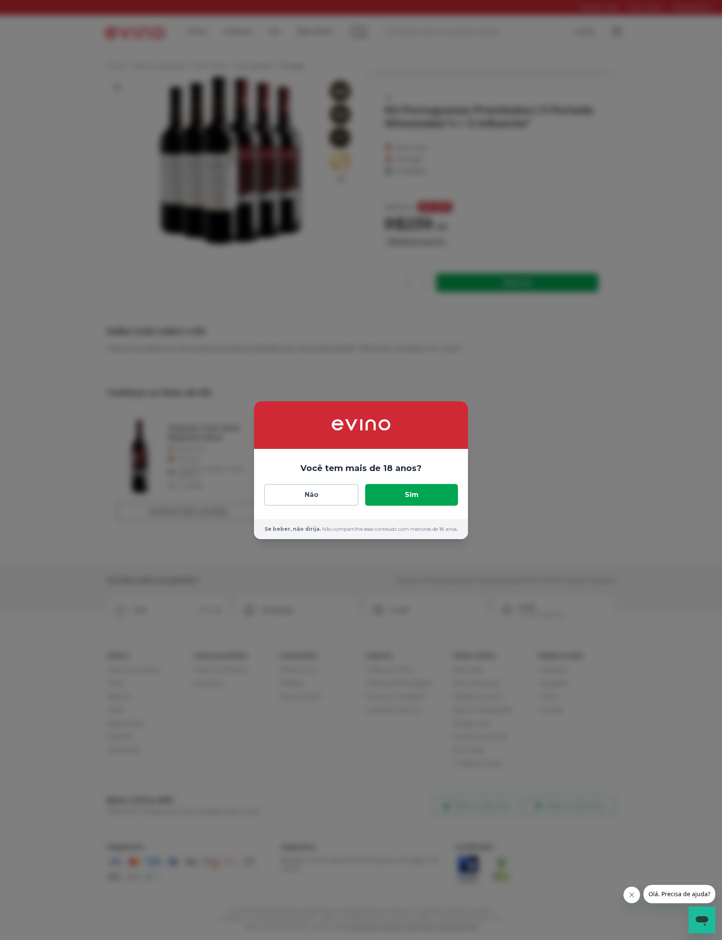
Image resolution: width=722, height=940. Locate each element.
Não (311, 495)
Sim (412, 495)
